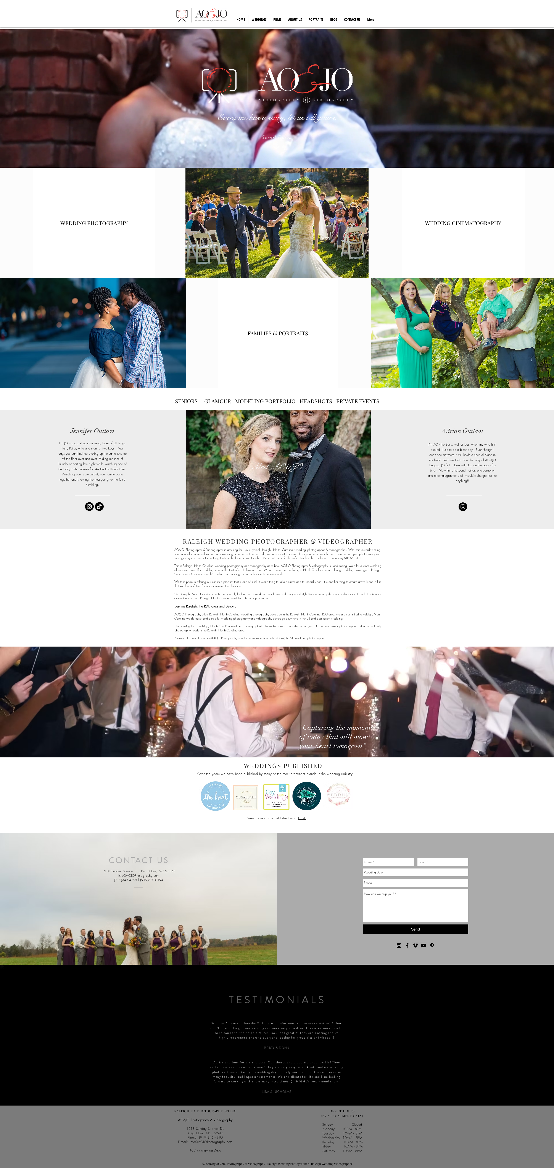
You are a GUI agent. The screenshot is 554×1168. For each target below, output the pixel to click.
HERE (302, 818)
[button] (315, 401)
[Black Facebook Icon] (407, 945)
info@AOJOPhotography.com (224, 638)
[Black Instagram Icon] (399, 945)
